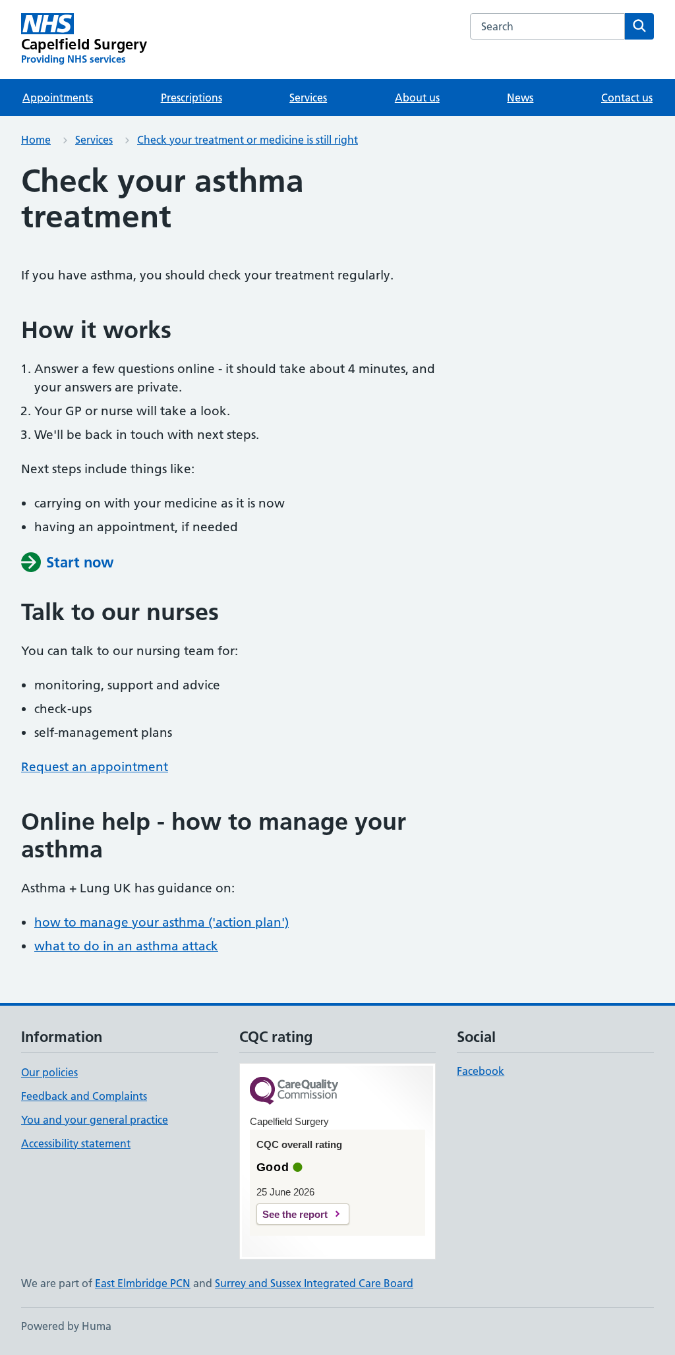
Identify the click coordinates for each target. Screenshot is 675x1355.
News (520, 97)
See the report (295, 1214)
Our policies (49, 1072)
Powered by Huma (66, 1326)
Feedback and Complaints (84, 1096)
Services (308, 97)
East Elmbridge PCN (143, 1283)
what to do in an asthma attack (126, 946)
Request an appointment (94, 766)
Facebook (480, 1071)
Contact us (627, 97)
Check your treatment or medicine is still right (247, 139)
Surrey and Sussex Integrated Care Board (314, 1283)
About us (417, 97)
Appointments (57, 97)
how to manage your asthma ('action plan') (161, 922)
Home (36, 139)
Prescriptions (191, 97)
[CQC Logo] (294, 1092)
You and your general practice (94, 1119)
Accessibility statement (76, 1143)
